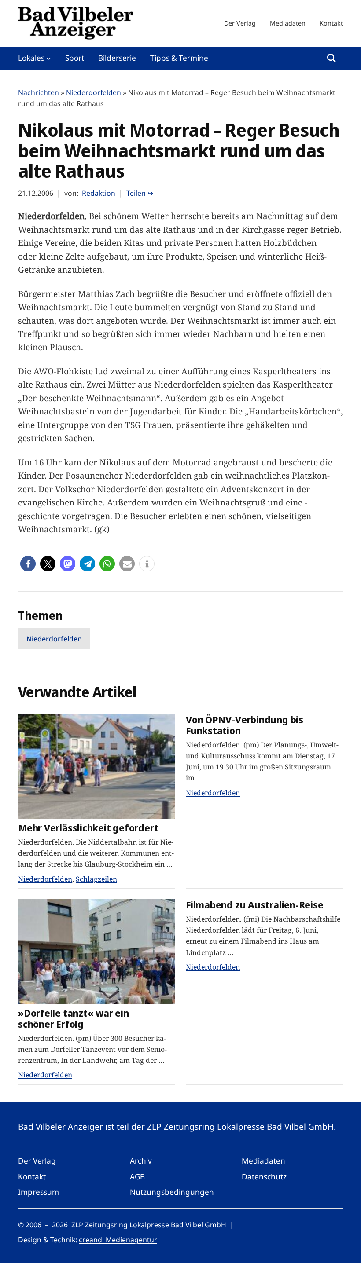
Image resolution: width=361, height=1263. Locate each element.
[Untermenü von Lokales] (48, 58)
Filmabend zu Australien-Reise (255, 904)
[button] (28, 563)
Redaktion (98, 193)
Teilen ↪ (139, 193)
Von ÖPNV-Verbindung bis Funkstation (244, 725)
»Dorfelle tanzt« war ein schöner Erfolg (73, 1018)
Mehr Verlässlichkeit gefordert (88, 827)
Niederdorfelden (93, 92)
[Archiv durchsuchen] (331, 58)
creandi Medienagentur (118, 1240)
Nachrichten (38, 92)
